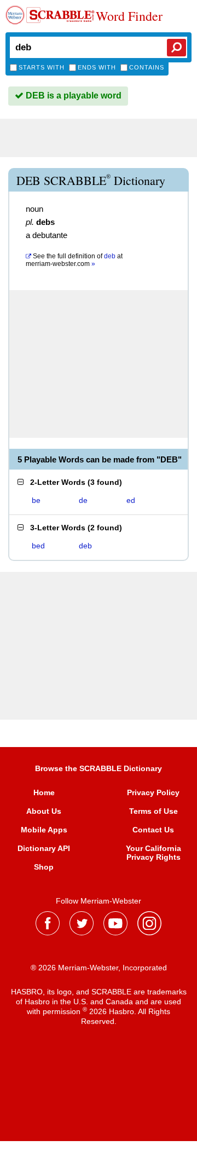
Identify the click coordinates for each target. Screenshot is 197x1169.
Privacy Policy (153, 792)
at (74, 260)
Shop (44, 867)
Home (44, 792)
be (36, 500)
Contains (146, 67)
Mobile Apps (44, 829)
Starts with (42, 67)
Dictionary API (44, 848)
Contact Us (153, 829)
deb (85, 545)
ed (130, 500)
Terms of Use (153, 811)
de (83, 500)
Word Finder (129, 16)
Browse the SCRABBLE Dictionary (98, 768)
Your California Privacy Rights (153, 852)
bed (38, 545)
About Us (43, 811)
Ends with (97, 67)
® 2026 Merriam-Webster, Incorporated (99, 967)
